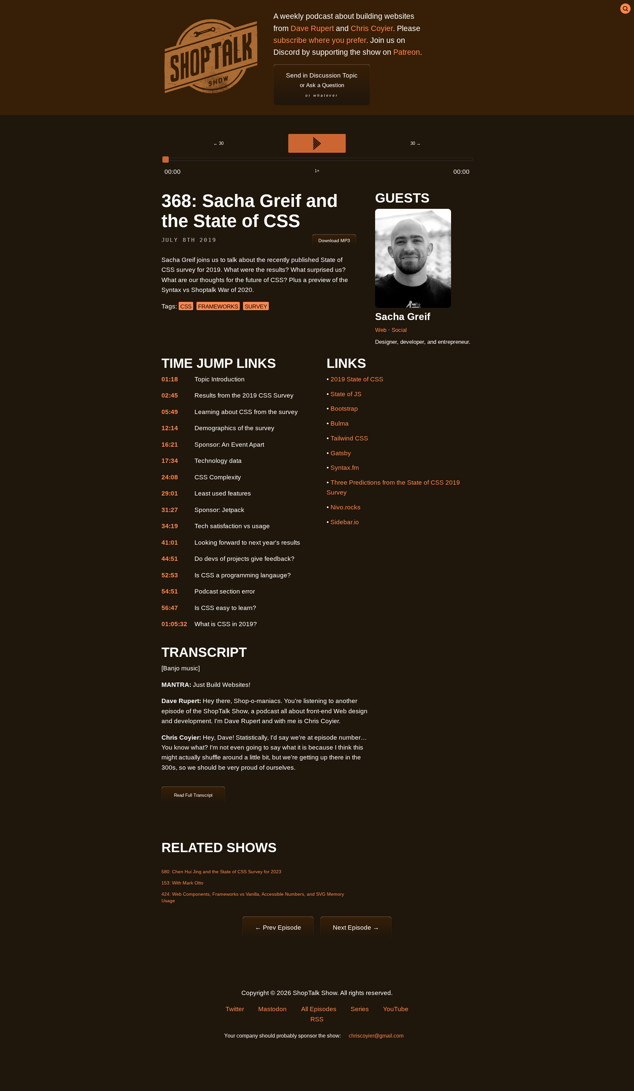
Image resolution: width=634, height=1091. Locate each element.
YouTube (395, 1009)
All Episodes (318, 1009)
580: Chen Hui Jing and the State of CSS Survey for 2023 (221, 871)
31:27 (169, 509)
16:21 (169, 444)
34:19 (169, 526)
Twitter (235, 1009)
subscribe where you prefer (319, 40)
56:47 (169, 607)
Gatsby (341, 453)
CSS (186, 307)
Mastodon (272, 1009)
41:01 (169, 542)
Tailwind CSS (349, 438)
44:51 (169, 558)
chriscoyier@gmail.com (376, 1036)
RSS (317, 1019)
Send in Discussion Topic (322, 84)
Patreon (406, 52)
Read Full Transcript (193, 795)
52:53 (169, 575)
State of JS (346, 394)
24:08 (169, 477)
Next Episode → (356, 927)
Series (360, 1009)
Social (399, 330)
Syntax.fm (345, 467)
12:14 (169, 428)
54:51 (169, 591)
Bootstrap (344, 408)
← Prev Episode (278, 927)
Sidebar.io (345, 522)
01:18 (169, 379)
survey (256, 307)
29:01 (169, 493)
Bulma (340, 423)
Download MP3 (334, 240)
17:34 (169, 460)
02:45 (169, 395)
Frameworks (218, 307)
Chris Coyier (372, 28)
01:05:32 (174, 624)
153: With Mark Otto (182, 882)
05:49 (169, 411)
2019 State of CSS (357, 379)
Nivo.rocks (346, 507)
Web (381, 330)
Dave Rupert (312, 28)
